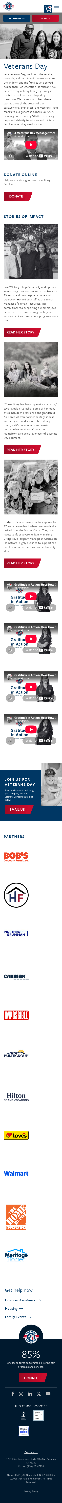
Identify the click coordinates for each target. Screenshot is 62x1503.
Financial (20, 1299)
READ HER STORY (20, 332)
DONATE (16, 196)
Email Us (17, 809)
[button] (56, 6)
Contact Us (31, 1452)
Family (16, 1316)
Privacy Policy (31, 1491)
